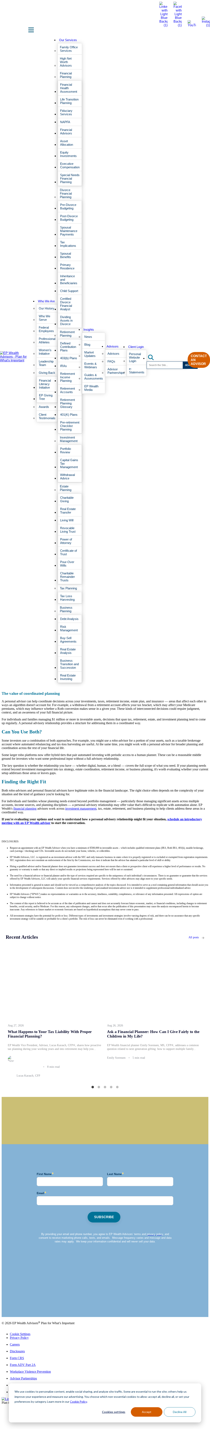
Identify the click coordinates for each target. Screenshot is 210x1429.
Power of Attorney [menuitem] (66, 541)
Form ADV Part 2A (23, 1365)
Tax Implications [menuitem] (68, 243)
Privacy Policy (19, 1337)
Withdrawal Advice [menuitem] (67, 476)
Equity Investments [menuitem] (68, 154)
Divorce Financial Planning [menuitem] (66, 193)
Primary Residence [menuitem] (67, 266)
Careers (15, 1344)
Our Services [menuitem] (68, 40)
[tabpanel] (55, 1016)
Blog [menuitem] (87, 344)
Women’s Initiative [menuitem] (45, 351)
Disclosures (17, 1351)
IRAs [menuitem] (63, 366)
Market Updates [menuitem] (90, 354)
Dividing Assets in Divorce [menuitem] (66, 320)
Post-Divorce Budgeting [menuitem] (69, 217)
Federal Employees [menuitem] (46, 329)
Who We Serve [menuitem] (44, 317)
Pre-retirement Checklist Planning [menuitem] (69, 426)
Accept (146, 1412)
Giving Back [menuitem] (47, 372)
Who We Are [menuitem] (46, 301)
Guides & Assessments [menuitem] (93, 376)
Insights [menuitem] (88, 329)
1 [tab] (93, 1087)
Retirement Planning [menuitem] (67, 333)
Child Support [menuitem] (69, 291)
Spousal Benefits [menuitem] (65, 255)
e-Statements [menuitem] (136, 370)
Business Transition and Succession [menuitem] (69, 664)
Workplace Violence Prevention (30, 1371)
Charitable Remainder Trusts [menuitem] (67, 576)
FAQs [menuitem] (111, 361)
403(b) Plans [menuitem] (68, 358)
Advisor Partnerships (23, 1378)
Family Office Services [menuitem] (69, 48)
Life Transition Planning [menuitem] (69, 101)
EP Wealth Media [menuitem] (91, 387)
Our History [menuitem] (46, 308)
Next (207, 1014)
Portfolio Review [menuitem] (65, 450)
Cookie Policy (78, 1401)
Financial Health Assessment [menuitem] (68, 88)
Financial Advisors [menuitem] (66, 131)
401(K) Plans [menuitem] (69, 414)
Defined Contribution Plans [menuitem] (68, 347)
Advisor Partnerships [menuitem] (115, 370)
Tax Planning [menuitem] (68, 588)
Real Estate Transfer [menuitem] (68, 510)
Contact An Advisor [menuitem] (199, 360)
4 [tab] (111, 1087)
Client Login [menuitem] (136, 347)
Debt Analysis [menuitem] (69, 619)
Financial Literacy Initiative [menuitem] (45, 384)
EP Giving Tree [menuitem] (45, 397)
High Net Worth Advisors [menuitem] (66, 62)
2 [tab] (99, 1087)
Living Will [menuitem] (66, 520)
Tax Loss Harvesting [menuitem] (67, 597)
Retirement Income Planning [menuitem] (67, 377)
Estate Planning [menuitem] (65, 488)
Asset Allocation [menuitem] (66, 142)
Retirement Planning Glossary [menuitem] (67, 403)
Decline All (179, 1412)
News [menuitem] (88, 336)
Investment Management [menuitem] (69, 439)
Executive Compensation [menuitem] (70, 165)
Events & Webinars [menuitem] (90, 365)
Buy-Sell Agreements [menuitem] (68, 639)
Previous (3, 1014)
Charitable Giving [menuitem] (67, 499)
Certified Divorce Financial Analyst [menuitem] (66, 304)
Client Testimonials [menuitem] (47, 416)
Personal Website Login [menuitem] (135, 357)
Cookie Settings (20, 1334)
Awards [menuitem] (44, 407)
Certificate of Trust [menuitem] (68, 552)
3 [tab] (105, 1087)
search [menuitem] (153, 357)
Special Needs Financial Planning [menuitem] (70, 178)
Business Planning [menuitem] (66, 609)
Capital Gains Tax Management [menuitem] (69, 463)
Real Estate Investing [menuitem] (68, 677)
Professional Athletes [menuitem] (47, 340)
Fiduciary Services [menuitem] (66, 112)
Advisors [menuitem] (113, 346)
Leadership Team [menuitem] (46, 363)
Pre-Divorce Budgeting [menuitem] (68, 206)
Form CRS (17, 1358)
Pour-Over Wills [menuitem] (67, 563)
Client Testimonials (14, 1305)
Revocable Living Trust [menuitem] (67, 529)
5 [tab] (117, 1087)
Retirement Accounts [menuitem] (67, 390)
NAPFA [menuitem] (65, 122)
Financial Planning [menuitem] (66, 75)
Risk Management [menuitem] (69, 628)
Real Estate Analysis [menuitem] (68, 651)
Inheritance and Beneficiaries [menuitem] (68, 279)
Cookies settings (113, 1412)
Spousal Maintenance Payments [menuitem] (68, 231)
